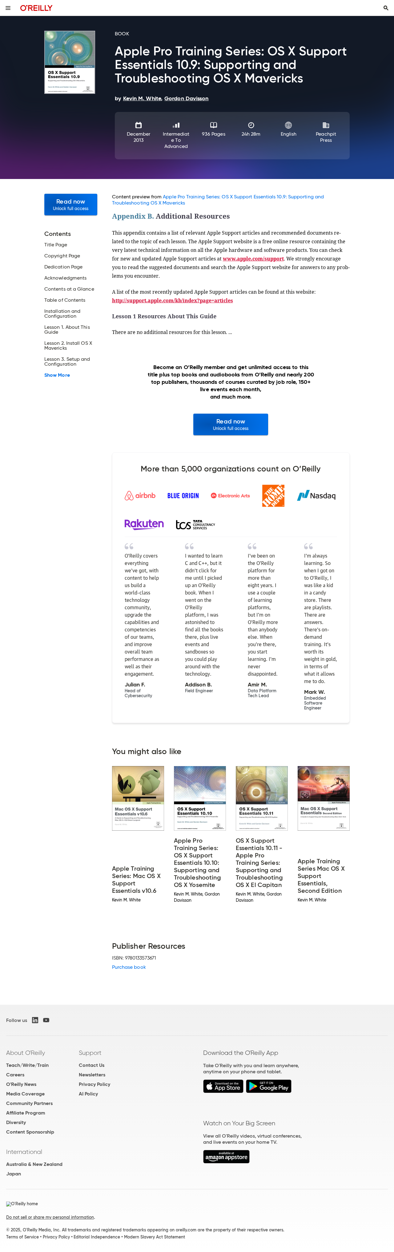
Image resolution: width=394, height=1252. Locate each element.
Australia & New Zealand (34, 1164)
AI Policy (88, 1094)
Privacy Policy (94, 1084)
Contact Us (91, 1065)
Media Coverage (25, 1094)
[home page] (36, 8)
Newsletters (92, 1074)
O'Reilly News (21, 1084)
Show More (57, 375)
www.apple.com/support (253, 258)
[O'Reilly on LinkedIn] (35, 1020)
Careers (15, 1074)
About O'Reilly (25, 1052)
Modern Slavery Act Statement (154, 1237)
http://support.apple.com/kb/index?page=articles (172, 300)
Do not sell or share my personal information (50, 1217)
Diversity (16, 1122)
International (24, 1151)
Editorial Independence (97, 1237)
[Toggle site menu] (8, 8)
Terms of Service (22, 1237)
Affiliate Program (25, 1113)
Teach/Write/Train (27, 1065)
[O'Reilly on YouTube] (46, 1020)
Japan (13, 1174)
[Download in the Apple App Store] (223, 1091)
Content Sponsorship (30, 1132)
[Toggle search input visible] (386, 8)
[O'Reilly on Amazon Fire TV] (226, 1162)
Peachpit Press (326, 137)
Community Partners (29, 1103)
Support (90, 1052)
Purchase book (129, 967)
